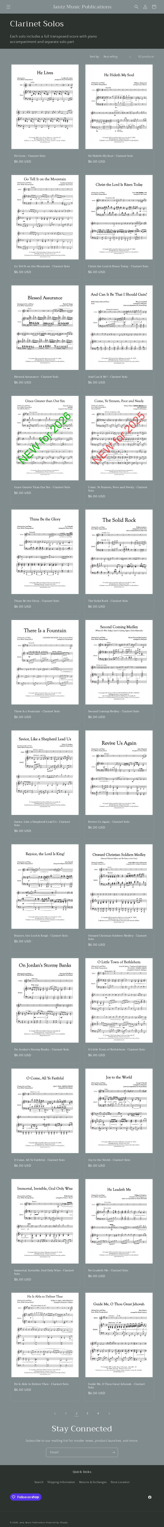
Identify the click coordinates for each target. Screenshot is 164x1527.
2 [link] (77, 1413)
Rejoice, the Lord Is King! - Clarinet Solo (41, 936)
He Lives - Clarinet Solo (29, 156)
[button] (8, 6)
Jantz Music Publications (32, 1522)
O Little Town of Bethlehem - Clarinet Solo (116, 1049)
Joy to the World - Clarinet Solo (109, 1160)
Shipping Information (61, 1482)
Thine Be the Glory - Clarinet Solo (36, 601)
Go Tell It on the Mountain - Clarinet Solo (42, 266)
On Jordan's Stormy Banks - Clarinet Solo (41, 1049)
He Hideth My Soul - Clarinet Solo (110, 156)
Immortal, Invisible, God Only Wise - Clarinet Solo (44, 1272)
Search (39, 1482)
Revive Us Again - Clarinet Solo (109, 822)
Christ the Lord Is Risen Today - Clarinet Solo (118, 266)
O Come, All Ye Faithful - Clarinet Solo (39, 1160)
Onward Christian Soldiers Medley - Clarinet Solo (117, 937)
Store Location (120, 1482)
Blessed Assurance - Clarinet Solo (36, 377)
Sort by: (95, 56)
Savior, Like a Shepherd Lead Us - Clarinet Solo (42, 823)
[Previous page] (55, 1413)
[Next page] (109, 1413)
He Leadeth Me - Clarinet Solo (108, 1270)
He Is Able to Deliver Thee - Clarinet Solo (41, 1384)
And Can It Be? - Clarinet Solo (108, 377)
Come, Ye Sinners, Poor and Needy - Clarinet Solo (117, 489)
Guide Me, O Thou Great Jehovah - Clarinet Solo (116, 1386)
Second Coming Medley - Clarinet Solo (113, 711)
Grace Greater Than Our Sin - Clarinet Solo (42, 487)
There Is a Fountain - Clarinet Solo (37, 711)
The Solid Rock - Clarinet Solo (108, 601)
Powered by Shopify (57, 1522)
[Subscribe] (113, 1452)
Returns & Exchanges (93, 1482)
